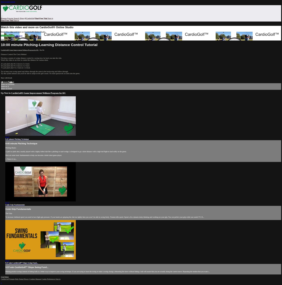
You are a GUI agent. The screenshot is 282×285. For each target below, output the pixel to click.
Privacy (26, 279)
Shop (22, 18)
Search (17, 18)
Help (17, 279)
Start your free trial (7, 36)
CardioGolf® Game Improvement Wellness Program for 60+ (20, 50)
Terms (21, 279)
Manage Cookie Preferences (45, 279)
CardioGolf (5, 279)
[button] (2, 16)
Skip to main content (8, 2)
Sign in (50, 18)
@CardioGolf (29, 18)
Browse (4, 18)
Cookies (32, 279)
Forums (10, 18)
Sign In (16, 20)
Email (12, 82)
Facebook (4, 82)
